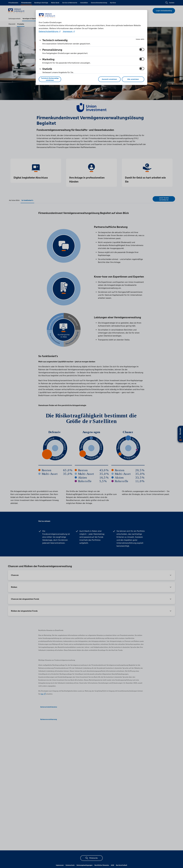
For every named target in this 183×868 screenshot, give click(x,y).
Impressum (67, 31)
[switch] (141, 49)
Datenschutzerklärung (49, 31)
